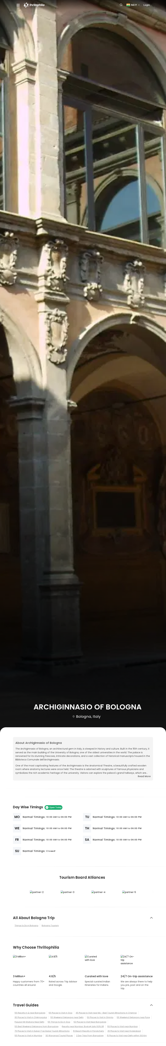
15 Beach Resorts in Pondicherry (88, 1031)
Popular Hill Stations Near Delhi (29, 1022)
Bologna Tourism (50, 925)
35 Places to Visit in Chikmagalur (31, 1017)
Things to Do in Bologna (26, 925)
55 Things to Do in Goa (59, 1022)
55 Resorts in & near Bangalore (30, 1012)
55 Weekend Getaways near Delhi (66, 1017)
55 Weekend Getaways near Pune (133, 1017)
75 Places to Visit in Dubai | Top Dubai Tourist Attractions (42, 1031)
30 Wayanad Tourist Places (59, 1035)
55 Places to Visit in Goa (60, 1012)
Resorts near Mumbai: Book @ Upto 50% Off (83, 1026)
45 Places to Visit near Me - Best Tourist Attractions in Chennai (106, 1012)
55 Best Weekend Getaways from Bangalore (36, 1026)
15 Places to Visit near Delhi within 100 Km (127, 1035)
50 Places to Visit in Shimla (100, 1017)
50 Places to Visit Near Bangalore (90, 1022)
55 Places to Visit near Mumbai (122, 1026)
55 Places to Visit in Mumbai (28, 1035)
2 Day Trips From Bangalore (89, 1035)
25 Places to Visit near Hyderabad (124, 1031)
